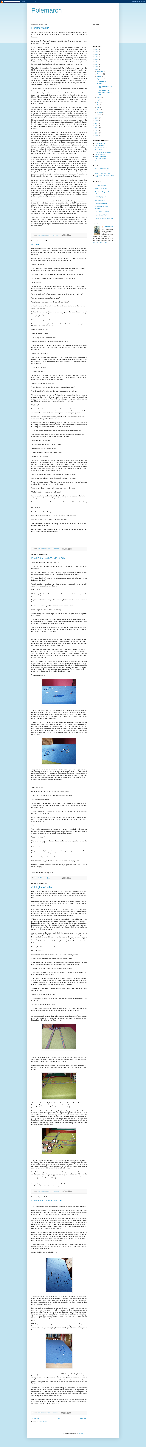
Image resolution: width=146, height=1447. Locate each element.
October (99, 76)
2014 (97, 125)
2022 (97, 59)
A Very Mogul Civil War (101, 148)
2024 (97, 54)
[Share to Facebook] (68, 235)
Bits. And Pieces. (100, 200)
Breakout (36, 244)
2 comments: (55, 877)
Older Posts (83, 1418)
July (98, 100)
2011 (97, 133)
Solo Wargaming (100, 143)
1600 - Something (100, 145)
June (98, 102)
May (98, 105)
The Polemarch (108, 226)
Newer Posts (35, 1418)
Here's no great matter (101, 171)
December (100, 71)
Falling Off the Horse (101, 188)
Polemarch (46, 10)
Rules (96, 161)
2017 (97, 118)
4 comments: (55, 235)
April (98, 107)
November (100, 74)
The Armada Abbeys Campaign (104, 152)
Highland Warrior (40, 28)
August (99, 97)
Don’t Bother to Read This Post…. (48, 1200)
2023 (97, 56)
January (99, 115)
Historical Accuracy (100, 185)
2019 (97, 67)
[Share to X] (66, 235)
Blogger (81, 1433)
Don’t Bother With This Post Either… (50, 558)
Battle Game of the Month (102, 168)
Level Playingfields (100, 197)
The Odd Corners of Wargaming (104, 218)
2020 (97, 64)
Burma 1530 (98, 150)
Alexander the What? (101, 215)
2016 (97, 120)
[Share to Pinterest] (70, 235)
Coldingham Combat (41, 887)
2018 (97, 69)
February (99, 112)
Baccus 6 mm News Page (102, 173)
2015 (97, 123)
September (100, 79)
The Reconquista (100, 154)
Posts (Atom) (43, 1422)
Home (59, 1418)
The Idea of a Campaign (102, 211)
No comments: (56, 548)
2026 (97, 49)
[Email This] (62, 235)
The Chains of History (101, 203)
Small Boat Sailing (100, 158)
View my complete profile (100, 242)
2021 (97, 62)
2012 (97, 130)
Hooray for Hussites (100, 156)
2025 (97, 51)
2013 (97, 128)
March (99, 110)
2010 (97, 135)
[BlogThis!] (64, 235)
